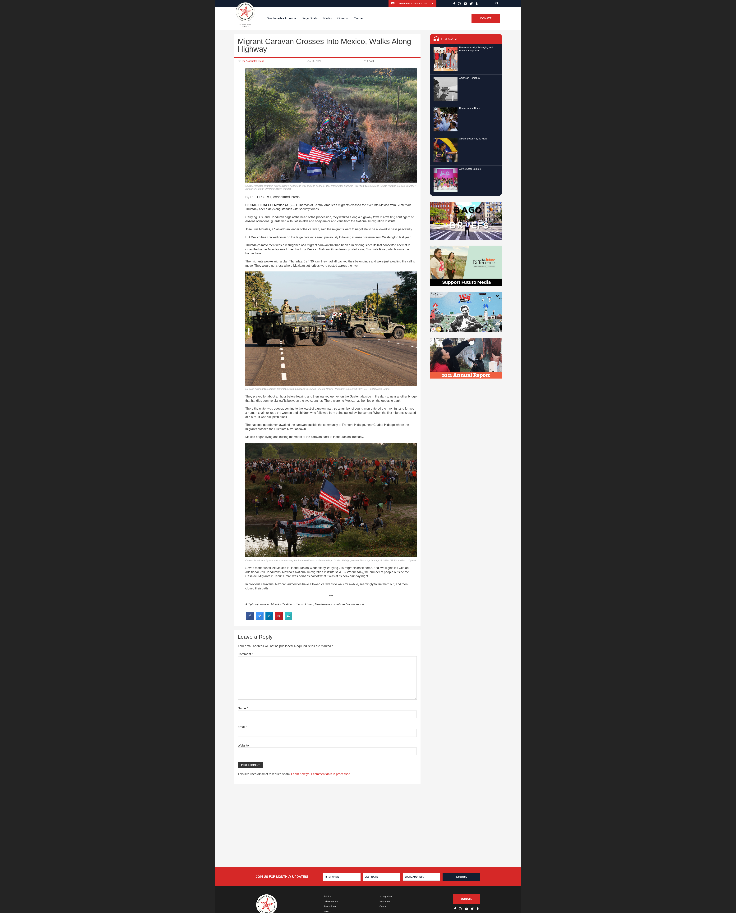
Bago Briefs (310, 18)
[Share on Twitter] (260, 618)
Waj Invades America (281, 18)
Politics (327, 896)
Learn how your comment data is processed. (321, 774)
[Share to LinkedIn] (269, 618)
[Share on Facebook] (250, 618)
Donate (485, 18)
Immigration (386, 896)
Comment (245, 654)
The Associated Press (253, 61)
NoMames (385, 901)
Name (243, 708)
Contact (359, 18)
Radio (327, 18)
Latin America (331, 901)
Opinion (342, 18)
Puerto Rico (330, 906)
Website (243, 745)
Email (242, 727)
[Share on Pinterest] (279, 618)
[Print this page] (288, 618)
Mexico (327, 911)
